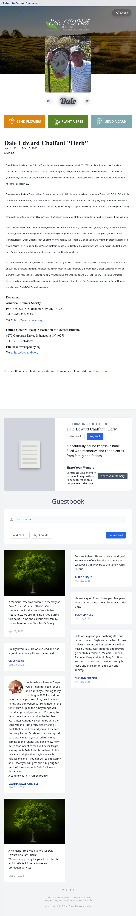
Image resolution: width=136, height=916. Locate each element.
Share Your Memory (112, 476)
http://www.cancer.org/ (29, 320)
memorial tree (47, 371)
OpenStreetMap (72, 906)
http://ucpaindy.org (26, 352)
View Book (75, 436)
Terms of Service (77, 900)
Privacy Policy (58, 900)
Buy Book (95, 436)
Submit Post (116, 535)
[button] (35, 573)
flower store (100, 371)
